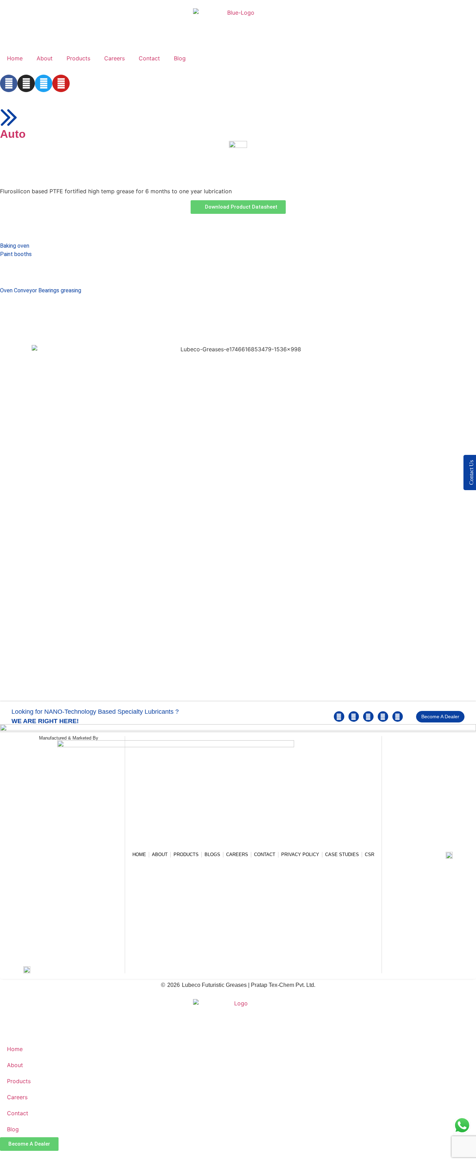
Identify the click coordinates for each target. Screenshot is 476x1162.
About (45, 58)
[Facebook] (8, 83)
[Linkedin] (353, 716)
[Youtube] (61, 83)
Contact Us (471, 472)
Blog (180, 58)
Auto (13, 134)
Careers (114, 58)
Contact (149, 58)
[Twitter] (43, 83)
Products (78, 58)
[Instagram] (26, 83)
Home (15, 58)
